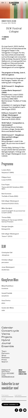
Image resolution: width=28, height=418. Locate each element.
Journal (6, 343)
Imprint (20, 370)
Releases (6, 358)
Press (4, 360)
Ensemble (8, 346)
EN (3, 2)
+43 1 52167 (10, 373)
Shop (4, 355)
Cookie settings (22, 374)
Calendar (7, 327)
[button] (25, 2)
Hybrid (6, 340)
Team (4, 351)
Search (5, 362)
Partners (5, 353)
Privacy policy (22, 372)
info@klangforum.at (8, 377)
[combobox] (4, 3)
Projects (7, 337)
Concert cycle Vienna (10, 332)
